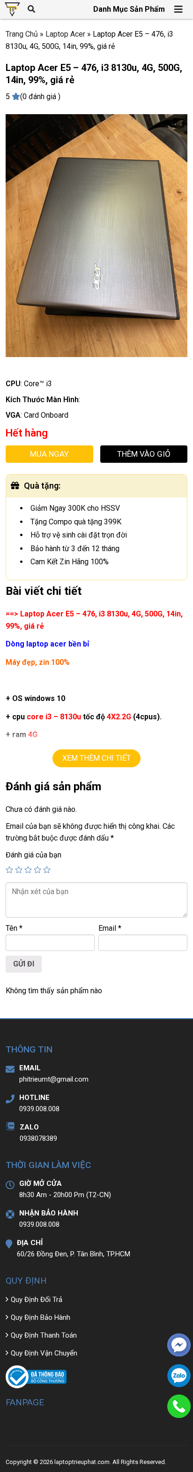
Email (109, 928)
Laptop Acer (65, 34)
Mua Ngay (49, 454)
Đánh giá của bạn (33, 854)
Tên (14, 928)
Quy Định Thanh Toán (44, 1335)
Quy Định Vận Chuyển (44, 1353)
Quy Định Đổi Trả (36, 1299)
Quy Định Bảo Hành (40, 1317)
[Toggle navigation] (179, 9)
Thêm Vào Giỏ (144, 454)
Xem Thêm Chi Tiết (96, 758)
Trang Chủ (22, 34)
